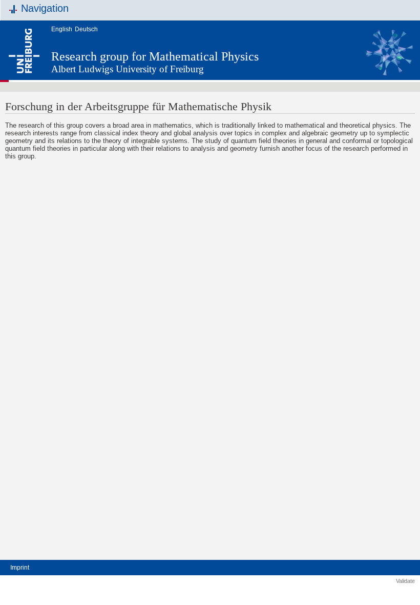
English (61, 29)
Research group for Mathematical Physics (155, 56)
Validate (405, 581)
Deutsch (86, 29)
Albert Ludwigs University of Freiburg (127, 69)
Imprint (19, 567)
